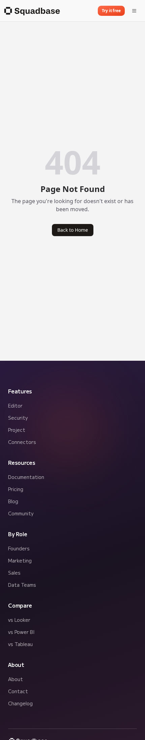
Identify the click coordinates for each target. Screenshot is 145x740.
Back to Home (72, 230)
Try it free (111, 10)
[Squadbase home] (31, 10)
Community (20, 513)
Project (16, 429)
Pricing (15, 489)
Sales (14, 572)
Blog (13, 501)
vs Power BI (21, 632)
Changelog (20, 703)
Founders (19, 548)
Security (18, 417)
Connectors (22, 442)
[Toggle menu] (134, 11)
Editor (15, 405)
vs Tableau (20, 644)
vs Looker (19, 619)
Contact (18, 691)
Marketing (20, 560)
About (15, 679)
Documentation (26, 477)
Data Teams (22, 584)
